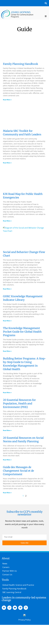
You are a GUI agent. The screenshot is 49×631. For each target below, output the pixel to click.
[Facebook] (4, 608)
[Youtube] (15, 608)
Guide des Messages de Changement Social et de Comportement (18, 470)
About (6, 558)
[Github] (26, 608)
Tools (5, 579)
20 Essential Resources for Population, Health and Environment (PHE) (19, 403)
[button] (46, 3)
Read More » (7, 100)
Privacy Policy (24, 619)
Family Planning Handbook (20, 64)
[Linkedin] (20, 608)
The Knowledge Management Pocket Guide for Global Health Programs (22, 331)
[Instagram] (9, 608)
